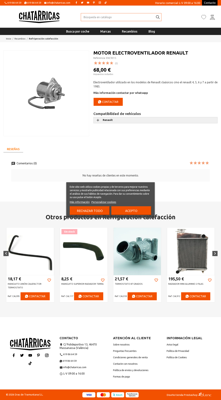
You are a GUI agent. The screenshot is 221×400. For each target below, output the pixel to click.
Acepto (131, 210)
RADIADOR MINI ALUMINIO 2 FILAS (144, 284)
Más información (80, 202)
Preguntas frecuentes (125, 351)
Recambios (129, 31)
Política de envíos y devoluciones (130, 370)
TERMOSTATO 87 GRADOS (88, 284)
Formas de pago (121, 376)
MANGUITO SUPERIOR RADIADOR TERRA (41, 284)
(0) (116, 63)
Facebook (76, 2)
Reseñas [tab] (13, 149)
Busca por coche (77, 31)
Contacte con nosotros (125, 363)
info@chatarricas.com (58, 3)
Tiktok (105, 2)
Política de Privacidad (178, 351)
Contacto (210, 2)
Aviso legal (172, 344)
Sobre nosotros (121, 344)
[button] (6, 253)
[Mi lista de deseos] (203, 17)
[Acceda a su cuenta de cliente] (212, 17)
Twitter (82, 2)
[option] (42, 265)
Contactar (109, 101)
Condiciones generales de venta (130, 357)
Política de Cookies (177, 357)
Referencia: (99, 58)
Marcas (105, 31)
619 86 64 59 (14, 3)
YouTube (88, 2)
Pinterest (94, 2)
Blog (151, 31)
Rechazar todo (90, 210)
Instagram (100, 2)
